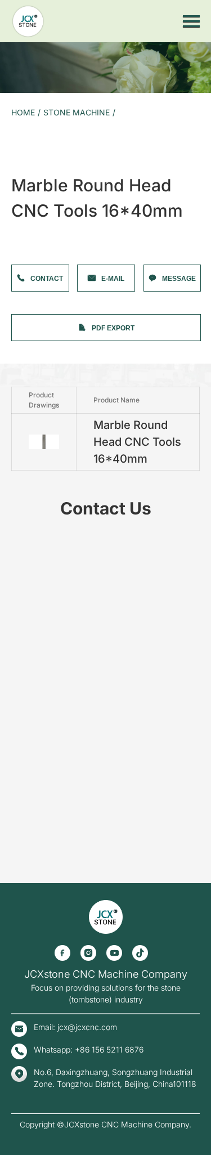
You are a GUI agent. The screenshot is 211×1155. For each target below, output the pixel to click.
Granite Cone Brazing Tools (43, 582)
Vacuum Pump (23, 460)
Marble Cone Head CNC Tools (47, 542)
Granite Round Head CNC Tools (50, 602)
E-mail (112, 279)
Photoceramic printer (34, 187)
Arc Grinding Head (29, 390)
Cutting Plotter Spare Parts (43, 704)
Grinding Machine (28, 197)
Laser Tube (17, 835)
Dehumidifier (20, 906)
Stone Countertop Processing (46, 136)
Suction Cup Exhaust (33, 471)
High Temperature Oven (38, 866)
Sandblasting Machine (35, 987)
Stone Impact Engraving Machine (52, 167)
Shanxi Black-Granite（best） (47, 744)
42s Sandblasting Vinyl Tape (44, 724)
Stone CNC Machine (32, 146)
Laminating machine (32, 856)
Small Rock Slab (26, 805)
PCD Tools (16, 521)
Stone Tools (18, 217)
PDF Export (113, 328)
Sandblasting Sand (29, 653)
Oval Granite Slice (28, 795)
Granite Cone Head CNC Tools (48, 592)
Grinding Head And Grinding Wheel (55, 450)
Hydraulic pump (25, 410)
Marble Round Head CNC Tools (49, 562)
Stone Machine (76, 112)
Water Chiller (21, 815)
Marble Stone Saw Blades (41, 349)
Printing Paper (23, 876)
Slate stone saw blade (34, 369)
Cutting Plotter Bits (30, 714)
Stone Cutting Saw (29, 957)
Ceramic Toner (24, 886)
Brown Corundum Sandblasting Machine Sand (73, 683)
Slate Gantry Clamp (31, 430)
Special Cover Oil (27, 896)
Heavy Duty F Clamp (33, 764)
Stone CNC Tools (27, 258)
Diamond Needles (28, 298)
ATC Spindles (21, 481)
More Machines (25, 207)
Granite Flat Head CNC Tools (45, 612)
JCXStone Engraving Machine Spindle (60, 643)
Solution (13, 947)
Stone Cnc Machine (31, 977)
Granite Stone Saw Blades (41, 359)
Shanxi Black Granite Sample (46, 663)
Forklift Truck (21, 937)
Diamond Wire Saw (30, 248)
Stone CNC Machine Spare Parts (52, 623)
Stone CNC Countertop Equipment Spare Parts (74, 238)
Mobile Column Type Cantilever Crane (61, 927)
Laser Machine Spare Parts (43, 309)
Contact (46, 279)
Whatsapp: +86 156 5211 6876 (88, 1049)
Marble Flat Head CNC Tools (45, 552)
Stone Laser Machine (34, 177)
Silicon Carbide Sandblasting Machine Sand (69, 673)
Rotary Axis (18, 633)
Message (179, 279)
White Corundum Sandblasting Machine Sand (72, 694)
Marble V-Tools (24, 531)
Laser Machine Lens (32, 825)
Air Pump (14, 420)
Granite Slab (19, 754)
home (23, 112)
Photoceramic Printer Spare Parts (54, 845)
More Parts (17, 916)
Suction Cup (19, 400)
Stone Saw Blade (27, 227)
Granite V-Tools (24, 572)
